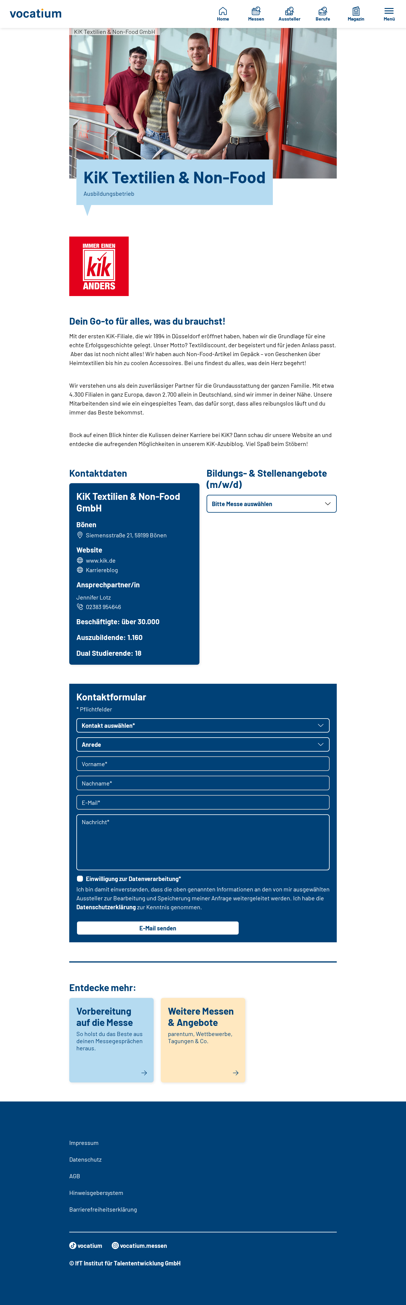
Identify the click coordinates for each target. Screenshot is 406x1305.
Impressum (84, 1142)
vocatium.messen (143, 1245)
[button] (271, 503)
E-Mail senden (157, 928)
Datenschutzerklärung (106, 906)
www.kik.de (101, 560)
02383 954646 (103, 606)
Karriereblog (102, 569)
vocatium (90, 1245)
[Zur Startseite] (37, 14)
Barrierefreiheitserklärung (103, 1209)
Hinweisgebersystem (96, 1192)
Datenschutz (85, 1159)
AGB (74, 1175)
